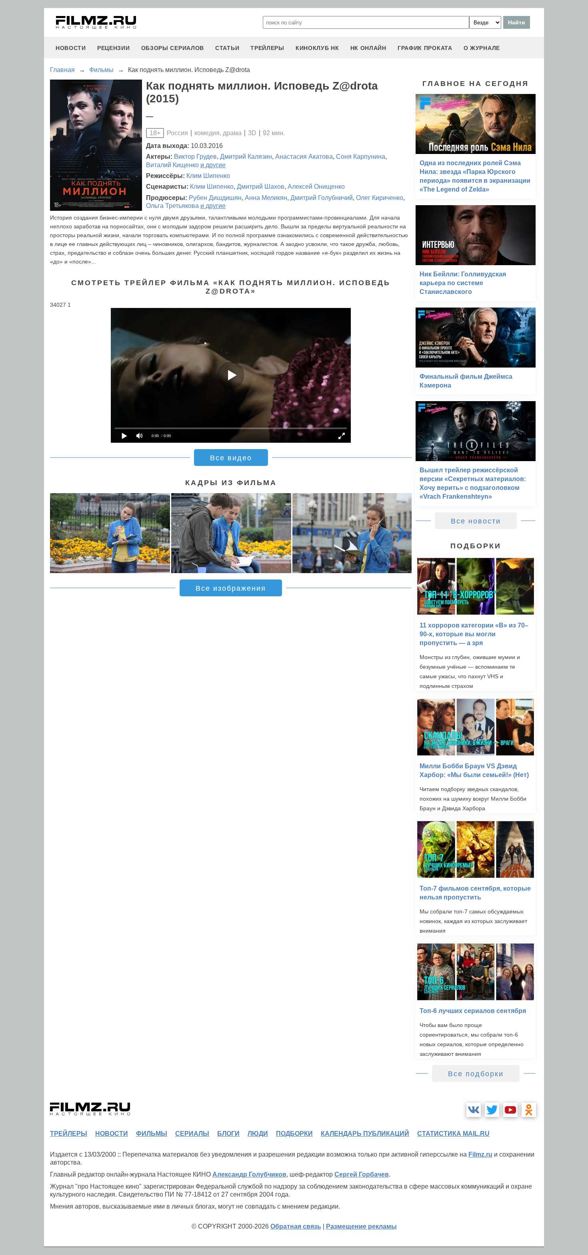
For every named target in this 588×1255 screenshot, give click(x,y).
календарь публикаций (365, 1133)
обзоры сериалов (172, 48)
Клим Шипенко (208, 175)
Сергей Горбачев (361, 1174)
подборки (294, 1133)
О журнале (482, 48)
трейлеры (267, 48)
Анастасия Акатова (304, 156)
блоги (228, 1133)
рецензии (113, 48)
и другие (213, 165)
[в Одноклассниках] (529, 1110)
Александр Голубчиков (249, 1174)
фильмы (151, 1133)
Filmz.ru (480, 1154)
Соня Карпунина (360, 156)
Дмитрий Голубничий (321, 197)
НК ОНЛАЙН (368, 48)
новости (71, 48)
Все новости (476, 521)
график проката (425, 48)
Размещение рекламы (361, 1226)
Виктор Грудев (195, 156)
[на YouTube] (510, 1110)
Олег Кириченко (379, 197)
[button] (401, 533)
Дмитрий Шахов (260, 186)
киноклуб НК (317, 48)
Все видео (231, 458)
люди (258, 1133)
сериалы (192, 1133)
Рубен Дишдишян (215, 197)
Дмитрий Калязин (246, 156)
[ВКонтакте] (473, 1110)
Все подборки (476, 1074)
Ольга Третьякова (172, 205)
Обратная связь (295, 1226)
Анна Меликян (266, 197)
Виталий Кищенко (172, 165)
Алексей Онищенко (316, 186)
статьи (227, 48)
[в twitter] (492, 1110)
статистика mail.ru (453, 1133)
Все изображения (231, 588)
